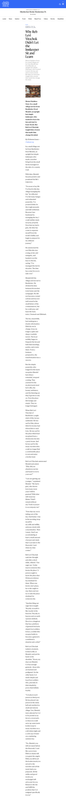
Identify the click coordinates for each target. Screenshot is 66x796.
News (10, 19)
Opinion (17, 19)
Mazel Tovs (37, 19)
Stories (53, 19)
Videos (46, 19)
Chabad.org (29, 142)
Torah (24, 19)
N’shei (30, 19)
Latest (4, 19)
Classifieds (60, 19)
